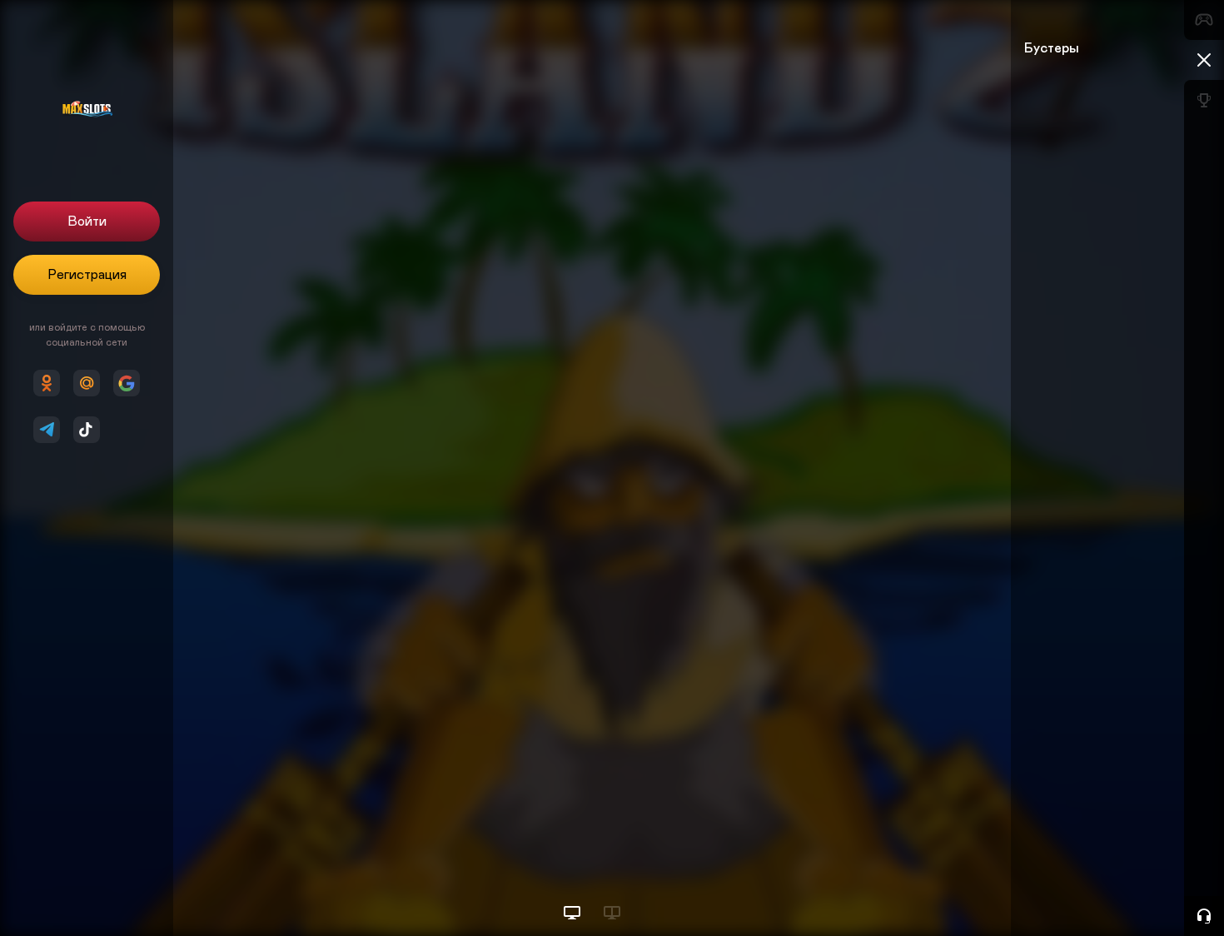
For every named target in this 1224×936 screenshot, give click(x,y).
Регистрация (87, 274)
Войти (87, 221)
